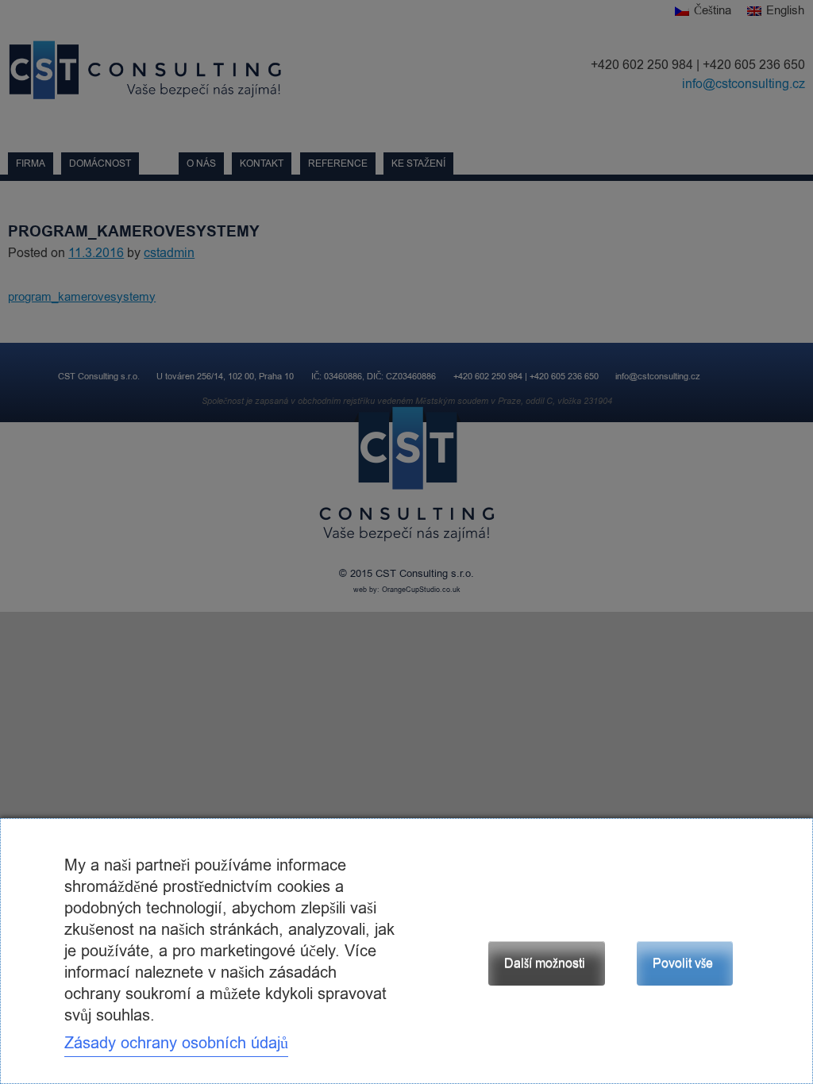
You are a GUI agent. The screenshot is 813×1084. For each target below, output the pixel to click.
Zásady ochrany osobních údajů (176, 1043)
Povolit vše (683, 963)
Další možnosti (544, 963)
